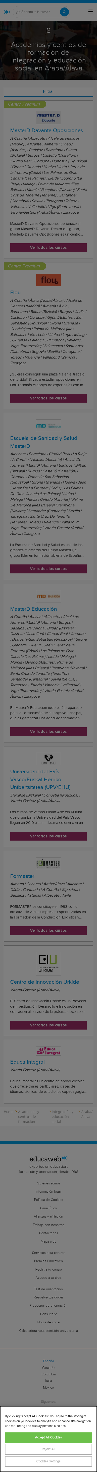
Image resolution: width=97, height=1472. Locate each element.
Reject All (48, 1449)
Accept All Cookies (48, 1437)
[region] (48, 1439)
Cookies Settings (48, 1461)
